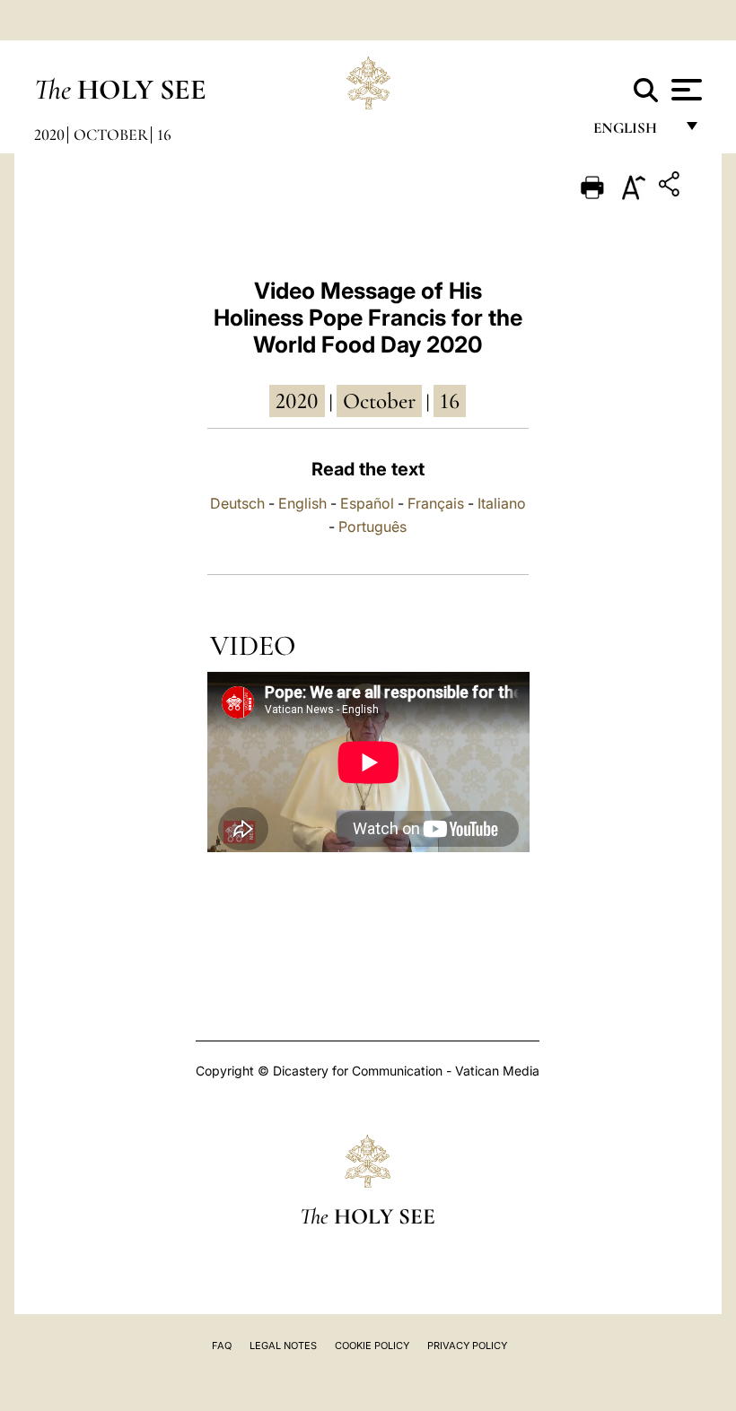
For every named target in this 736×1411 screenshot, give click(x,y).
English (633, 132)
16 (164, 134)
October (111, 134)
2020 (49, 134)
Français (435, 503)
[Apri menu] (684, 89)
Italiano (502, 503)
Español (367, 503)
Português (372, 527)
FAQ (222, 1345)
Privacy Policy (467, 1345)
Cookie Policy (372, 1345)
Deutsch (237, 503)
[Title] (671, 187)
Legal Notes (283, 1345)
